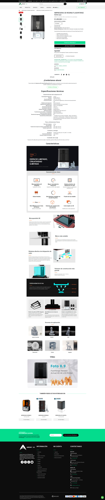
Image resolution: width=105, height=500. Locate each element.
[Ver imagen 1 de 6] (21, 15)
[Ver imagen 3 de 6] (21, 24)
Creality (39, 461)
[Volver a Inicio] (19, 10)
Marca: (55, 16)
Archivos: (56, 64)
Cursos (42, 7)
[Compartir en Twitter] (63, 74)
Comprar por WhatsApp (69, 42)
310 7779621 (39, 1)
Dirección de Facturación (59, 455)
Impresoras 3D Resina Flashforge (28, 10)
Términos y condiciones (42, 468)
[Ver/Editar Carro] (85, 4)
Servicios (35, 7)
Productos (27, 7)
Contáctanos (59, 56)
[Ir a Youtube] (84, 1)
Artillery (39, 463)
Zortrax (39, 459)
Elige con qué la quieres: (60, 21)
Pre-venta (55, 7)
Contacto (39, 452)
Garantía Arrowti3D (41, 477)
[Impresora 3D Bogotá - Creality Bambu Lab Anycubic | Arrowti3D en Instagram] (25, 462)
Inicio (21, 7)
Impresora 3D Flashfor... (61, 415)
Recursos (49, 7)
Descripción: (57, 26)
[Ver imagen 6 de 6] (21, 38)
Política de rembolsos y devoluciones (42, 471)
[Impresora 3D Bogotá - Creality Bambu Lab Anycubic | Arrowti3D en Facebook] (22, 462)
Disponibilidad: (57, 48)
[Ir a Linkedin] (85, 1)
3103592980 (63, 1)
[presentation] (25, 27)
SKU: (64, 16)
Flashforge (40, 467)
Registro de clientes (41, 455)
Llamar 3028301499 (70, 46)
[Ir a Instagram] (80, 1)
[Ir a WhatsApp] (82, 1)
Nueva (81, 7)
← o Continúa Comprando (69, 56)
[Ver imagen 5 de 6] (21, 33)
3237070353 (55, 1)
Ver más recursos (60, 69)
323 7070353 (74, 474)
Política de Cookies (41, 475)
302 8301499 (45, 1)
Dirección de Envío (57, 457)
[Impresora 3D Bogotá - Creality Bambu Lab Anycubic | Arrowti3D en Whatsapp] (28, 462)
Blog (38, 453)
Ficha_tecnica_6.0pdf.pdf (61, 65)
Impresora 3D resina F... (26, 415)
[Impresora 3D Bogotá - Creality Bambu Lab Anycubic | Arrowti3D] (23, 3)
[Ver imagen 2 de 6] (21, 20)
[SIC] (55, 496)
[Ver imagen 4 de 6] (21, 29)
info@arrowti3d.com (76, 485)
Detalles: (52, 77)
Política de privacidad (42, 473)
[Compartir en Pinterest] (66, 74)
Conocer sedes (23, 1)
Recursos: (56, 68)
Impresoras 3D (40, 457)
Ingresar (56, 452)
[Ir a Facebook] (78, 1)
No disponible (27, 419)
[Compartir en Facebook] (61, 74)
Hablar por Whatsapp (53, 87)
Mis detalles (56, 453)
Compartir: (57, 74)
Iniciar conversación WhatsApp (70, 435)
